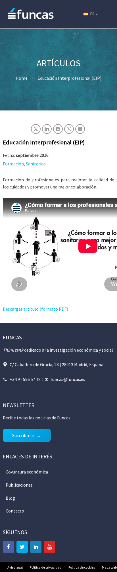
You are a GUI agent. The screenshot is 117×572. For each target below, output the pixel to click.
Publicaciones (19, 485)
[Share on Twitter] (36, 129)
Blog (10, 498)
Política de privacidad (45, 567)
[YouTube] (49, 547)
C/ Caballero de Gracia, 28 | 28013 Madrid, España (56, 364)
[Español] (90, 14)
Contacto (15, 511)
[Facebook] (8, 547)
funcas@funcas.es (68, 379)
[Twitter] (22, 547)
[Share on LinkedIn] (47, 129)
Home (22, 78)
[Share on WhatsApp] (69, 129)
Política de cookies (81, 567)
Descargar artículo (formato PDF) (35, 309)
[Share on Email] (80, 129)
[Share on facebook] (58, 129)
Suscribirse (23, 435)
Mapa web (109, 567)
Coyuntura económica (27, 472)
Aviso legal (15, 567)
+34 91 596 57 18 (25, 379)
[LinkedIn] (35, 547)
